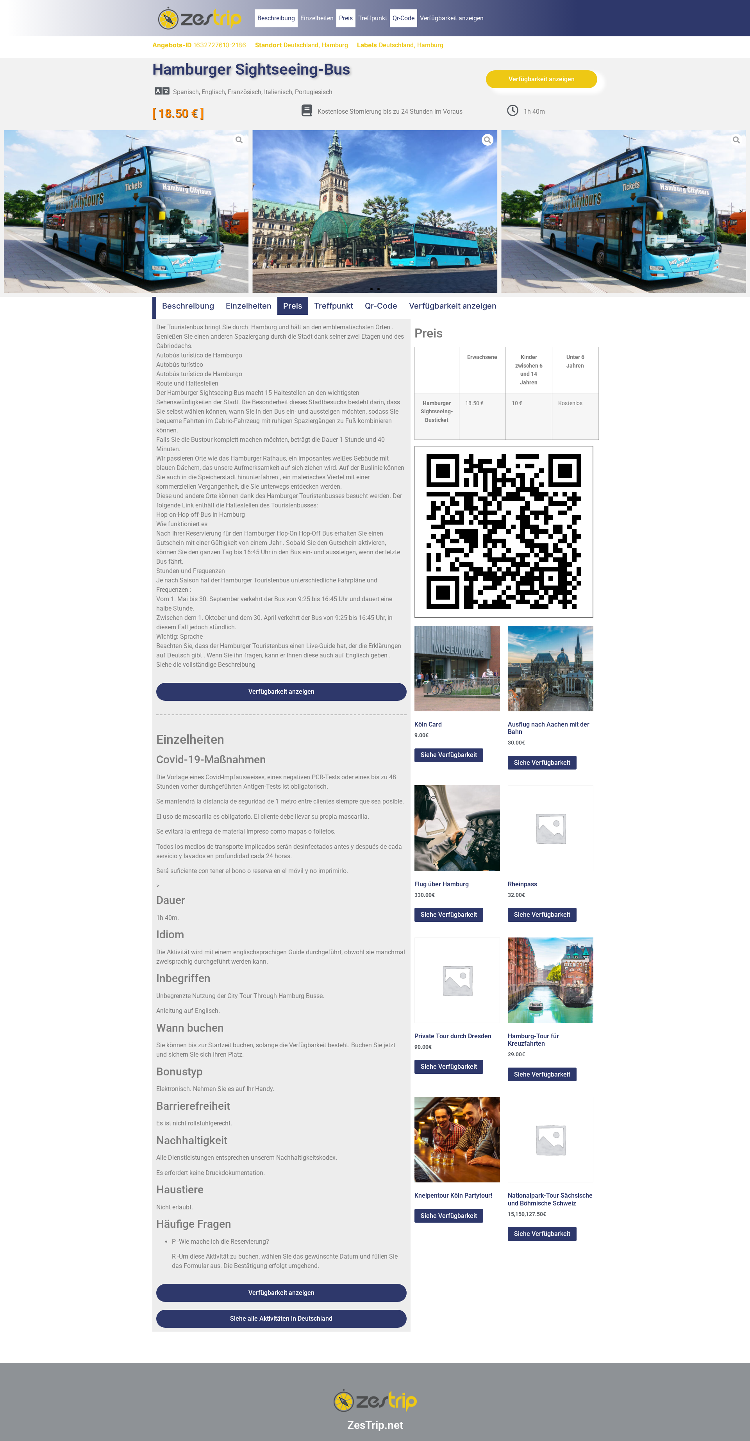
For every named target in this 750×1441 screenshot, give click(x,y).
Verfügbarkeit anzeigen (452, 18)
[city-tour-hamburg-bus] (375, 211)
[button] (9, 211)
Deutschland (301, 45)
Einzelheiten (317, 18)
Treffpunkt (372, 18)
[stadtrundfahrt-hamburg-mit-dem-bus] (126, 211)
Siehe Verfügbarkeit (449, 755)
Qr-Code (403, 18)
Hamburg (335, 45)
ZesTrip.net (375, 1425)
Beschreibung (276, 18)
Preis (346, 18)
